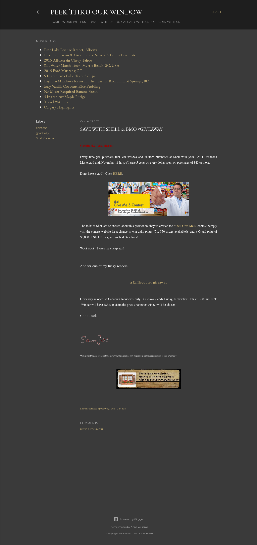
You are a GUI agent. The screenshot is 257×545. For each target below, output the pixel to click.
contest (41, 128)
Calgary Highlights (59, 107)
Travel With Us (100, 22)
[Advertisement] (148, 469)
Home (55, 22)
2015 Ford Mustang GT (63, 70)
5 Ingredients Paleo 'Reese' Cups (69, 75)
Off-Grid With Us (165, 22)
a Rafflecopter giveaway (148, 282)
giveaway (42, 133)
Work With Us (74, 22)
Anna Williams (139, 526)
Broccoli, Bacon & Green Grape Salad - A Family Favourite (90, 55)
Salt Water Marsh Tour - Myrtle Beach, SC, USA (81, 65)
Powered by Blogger (132, 519)
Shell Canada (45, 138)
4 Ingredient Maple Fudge (65, 96)
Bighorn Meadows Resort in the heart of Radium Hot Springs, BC (96, 81)
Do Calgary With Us (132, 22)
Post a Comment (91, 429)
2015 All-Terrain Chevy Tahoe (68, 60)
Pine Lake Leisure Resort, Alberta (70, 49)
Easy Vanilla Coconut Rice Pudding (72, 86)
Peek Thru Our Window (96, 12)
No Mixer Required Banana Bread (71, 91)
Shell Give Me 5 (185, 225)
